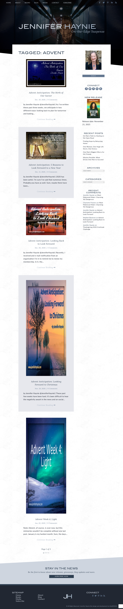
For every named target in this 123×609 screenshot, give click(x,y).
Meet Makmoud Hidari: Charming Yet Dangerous (93, 197)
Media (45, 3)
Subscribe (67, 3)
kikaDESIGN (113, 606)
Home (8, 3)
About (18, 3)
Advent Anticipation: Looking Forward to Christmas (46, 383)
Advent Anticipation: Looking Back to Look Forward (46, 242)
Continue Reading (45, 119)
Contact (55, 3)
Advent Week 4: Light (46, 519)
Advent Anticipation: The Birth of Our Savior (46, 94)
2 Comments (52, 248)
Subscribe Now (61, 576)
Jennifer (61, 28)
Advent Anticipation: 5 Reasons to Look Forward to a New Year (46, 166)
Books (27, 3)
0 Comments (52, 100)
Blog (36, 3)
